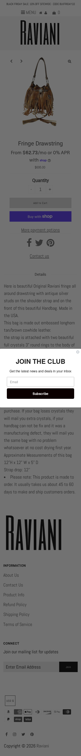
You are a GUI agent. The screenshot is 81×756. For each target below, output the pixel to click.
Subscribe (40, 393)
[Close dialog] (78, 352)
